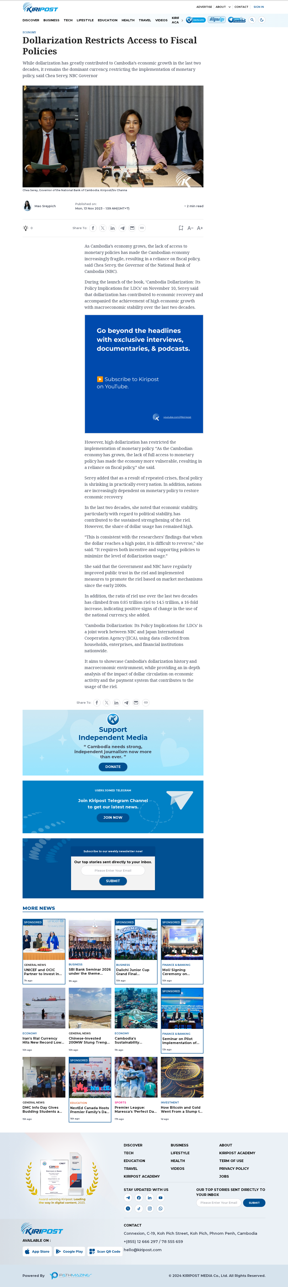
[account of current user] (252, 20)
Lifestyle (85, 20)
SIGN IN (259, 6)
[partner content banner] (144, 375)
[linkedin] (112, 228)
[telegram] (122, 228)
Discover (31, 20)
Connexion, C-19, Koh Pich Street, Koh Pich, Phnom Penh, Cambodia (190, 1233)
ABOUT (221, 6)
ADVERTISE (204, 6)
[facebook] (93, 228)
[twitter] (103, 228)
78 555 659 (172, 1241)
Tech (68, 20)
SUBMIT (113, 881)
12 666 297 (148, 1241)
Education (107, 20)
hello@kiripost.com (143, 1250)
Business (51, 20)
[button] (180, 228)
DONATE (113, 767)
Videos (161, 20)
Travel (145, 20)
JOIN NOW (113, 818)
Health (128, 20)
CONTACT (241, 6)
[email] (132, 228)
